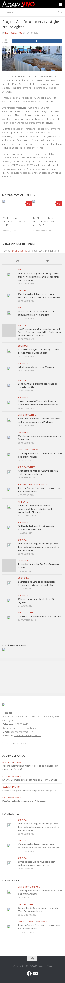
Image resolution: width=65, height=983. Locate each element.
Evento (32, 415)
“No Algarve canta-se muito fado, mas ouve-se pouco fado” (44, 222)
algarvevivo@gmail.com (22, 731)
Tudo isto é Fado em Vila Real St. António (40, 616)
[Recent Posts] (17, 261)
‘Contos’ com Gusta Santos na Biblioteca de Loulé (14, 222)
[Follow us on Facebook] (29, 973)
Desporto (23, 415)
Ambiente (23, 502)
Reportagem (35, 450)
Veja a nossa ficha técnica (15, 742)
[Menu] (61, 4)
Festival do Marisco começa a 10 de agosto (25, 801)
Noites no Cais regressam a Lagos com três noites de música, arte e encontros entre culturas (39, 276)
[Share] (37, 41)
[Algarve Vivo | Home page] (24, 4)
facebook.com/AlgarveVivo (27, 735)
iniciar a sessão (19, 250)
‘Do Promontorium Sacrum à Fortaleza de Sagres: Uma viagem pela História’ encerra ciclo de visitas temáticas (40, 332)
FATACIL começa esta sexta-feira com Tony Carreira (29, 779)
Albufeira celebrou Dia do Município (36, 366)
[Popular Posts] (47, 261)
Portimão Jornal (27, 484)
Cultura (7, 12)
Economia (23, 578)
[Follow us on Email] (35, 973)
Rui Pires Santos (13, 33)
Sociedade (23, 346)
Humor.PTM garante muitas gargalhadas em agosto (29, 790)
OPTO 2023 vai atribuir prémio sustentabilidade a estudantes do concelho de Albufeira (35, 508)
